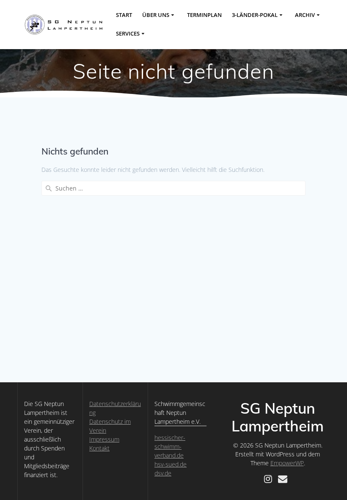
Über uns (155, 15)
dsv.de (162, 473)
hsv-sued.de (170, 464)
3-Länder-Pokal (255, 15)
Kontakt (99, 448)
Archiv (305, 15)
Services (128, 33)
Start (124, 15)
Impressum (104, 439)
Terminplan (204, 15)
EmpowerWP (287, 463)
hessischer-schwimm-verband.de (169, 446)
